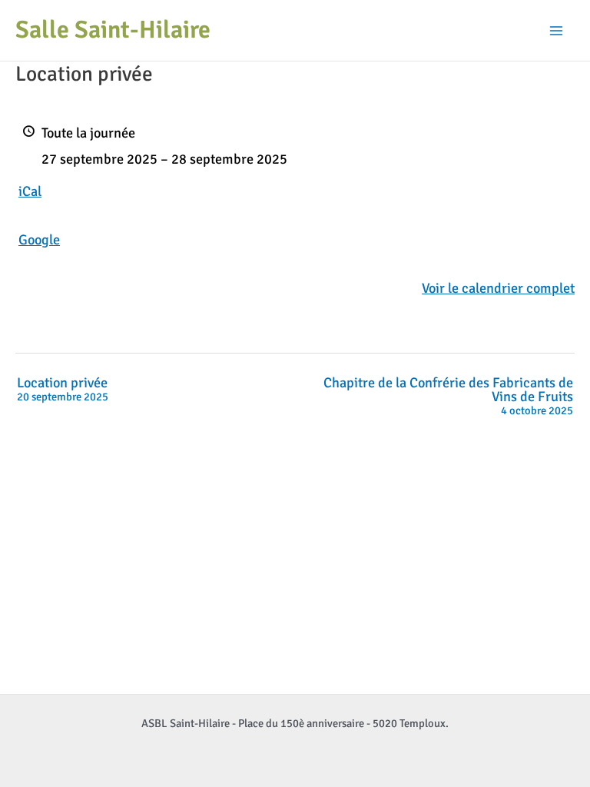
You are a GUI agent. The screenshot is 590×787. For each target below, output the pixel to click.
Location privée (62, 389)
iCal (29, 191)
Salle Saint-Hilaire (112, 30)
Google (39, 239)
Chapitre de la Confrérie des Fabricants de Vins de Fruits (448, 396)
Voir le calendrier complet (498, 288)
